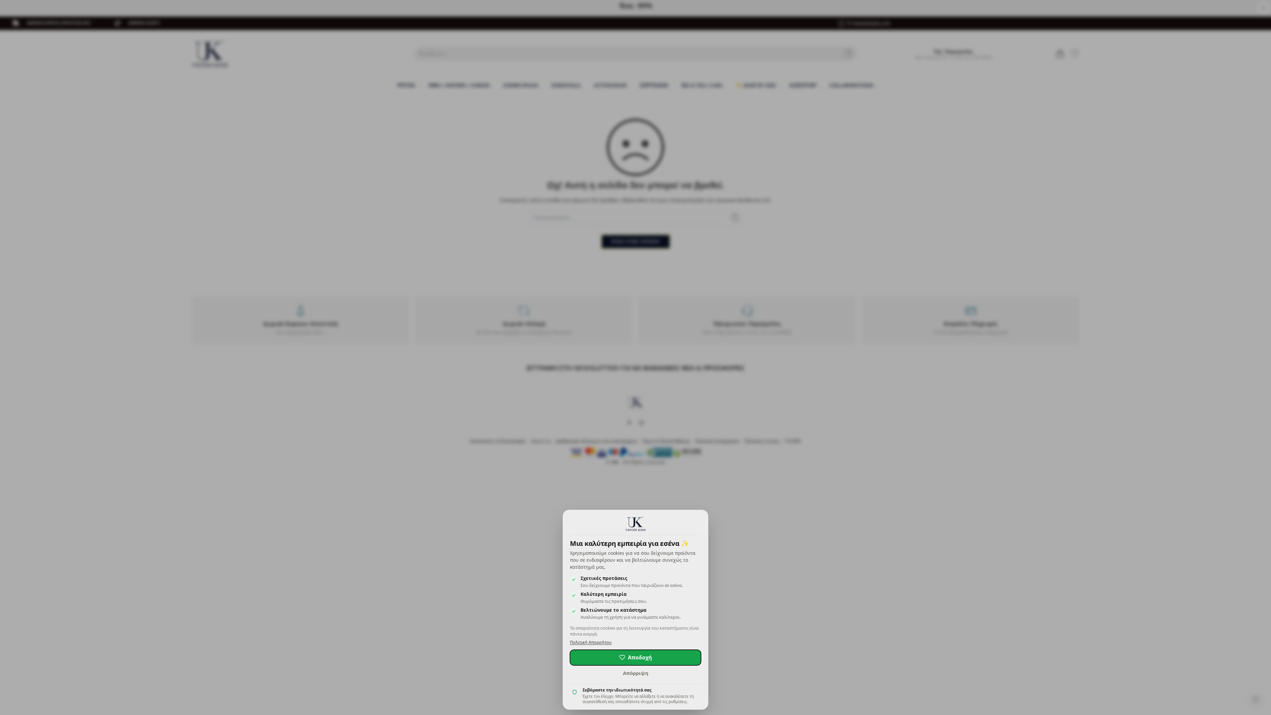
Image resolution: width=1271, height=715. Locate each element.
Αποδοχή (640, 657)
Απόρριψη (635, 673)
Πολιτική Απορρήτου (591, 642)
